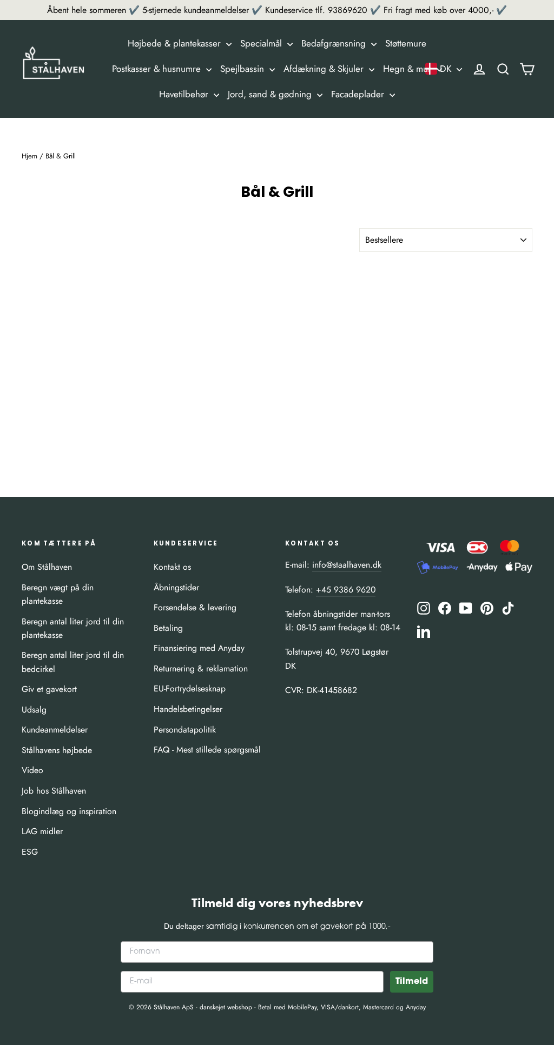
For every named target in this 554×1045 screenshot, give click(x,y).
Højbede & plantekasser (175, 43)
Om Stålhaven (47, 567)
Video (32, 770)
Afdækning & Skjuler (324, 68)
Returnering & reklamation (201, 668)
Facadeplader (359, 94)
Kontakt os (172, 567)
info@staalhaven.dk (346, 564)
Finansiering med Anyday (199, 648)
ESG (30, 852)
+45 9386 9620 (345, 589)
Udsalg (34, 709)
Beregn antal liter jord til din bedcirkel (73, 662)
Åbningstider (176, 587)
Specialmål (262, 43)
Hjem (29, 156)
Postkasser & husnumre (157, 68)
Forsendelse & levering (195, 607)
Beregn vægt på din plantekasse (58, 594)
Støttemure (405, 43)
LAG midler (42, 831)
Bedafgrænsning (334, 43)
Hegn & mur (408, 68)
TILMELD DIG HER (402, 943)
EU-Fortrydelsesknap (190, 688)
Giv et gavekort (49, 689)
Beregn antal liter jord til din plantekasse (73, 628)
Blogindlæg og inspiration (69, 811)
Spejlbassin (243, 68)
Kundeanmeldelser (55, 729)
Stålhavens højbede (57, 750)
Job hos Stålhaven (54, 790)
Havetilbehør (185, 94)
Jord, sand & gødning (271, 94)
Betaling (168, 628)
